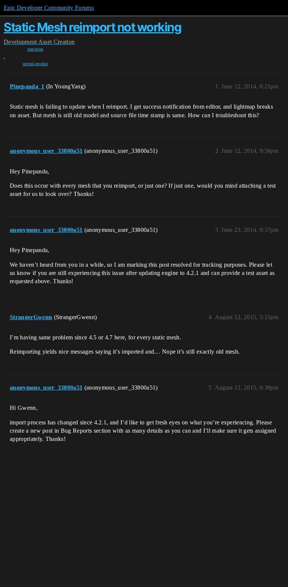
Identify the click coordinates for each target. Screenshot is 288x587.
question (35, 49)
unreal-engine (35, 63)
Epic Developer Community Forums (49, 7)
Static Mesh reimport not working (92, 27)
